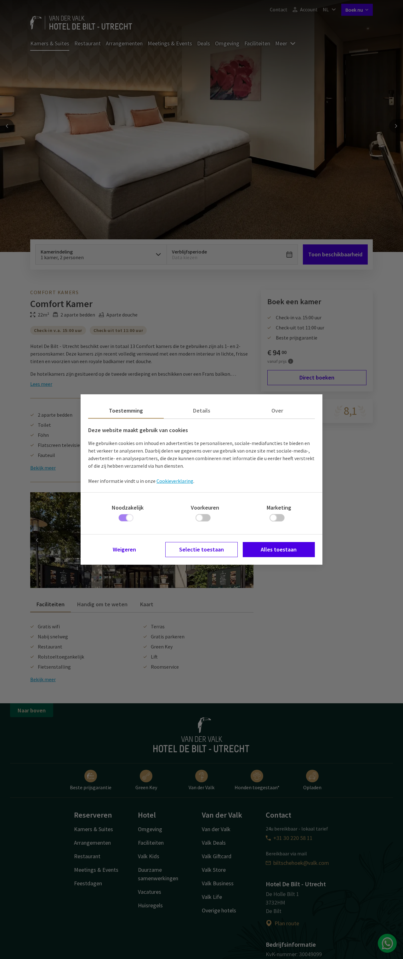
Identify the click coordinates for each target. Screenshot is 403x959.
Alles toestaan (279, 549)
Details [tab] (201, 410)
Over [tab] (277, 410)
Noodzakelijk (128, 507)
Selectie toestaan (201, 549)
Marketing (279, 507)
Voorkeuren (205, 507)
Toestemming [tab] (126, 410)
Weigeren (124, 549)
